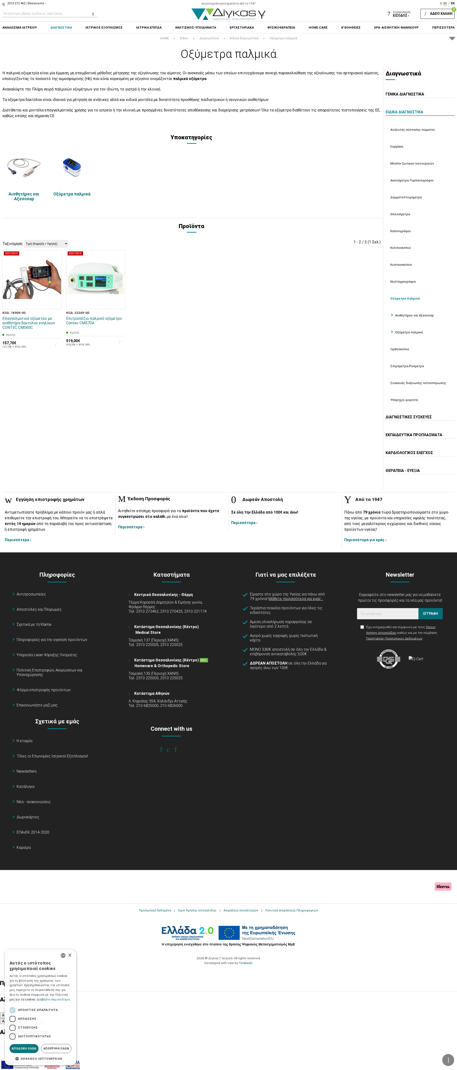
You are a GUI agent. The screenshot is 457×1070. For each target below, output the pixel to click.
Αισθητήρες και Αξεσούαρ (24, 196)
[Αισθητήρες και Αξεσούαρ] (23, 168)
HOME (164, 38)
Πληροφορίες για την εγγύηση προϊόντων (52, 639)
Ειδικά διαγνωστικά (244, 38)
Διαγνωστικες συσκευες (409, 417)
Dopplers (396, 146)
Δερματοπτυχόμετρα (406, 197)
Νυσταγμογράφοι (403, 281)
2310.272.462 (16, 3)
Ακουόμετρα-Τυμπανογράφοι (412, 180)
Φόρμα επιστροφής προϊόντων (44, 690)
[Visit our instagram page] (171, 749)
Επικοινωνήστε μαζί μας (37, 705)
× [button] (69, 955)
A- (4, 1015)
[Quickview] (54, 280)
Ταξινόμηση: (12, 243)
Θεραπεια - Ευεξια (403, 470)
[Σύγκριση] (54, 302)
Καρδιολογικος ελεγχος (409, 452)
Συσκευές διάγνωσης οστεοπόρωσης (418, 383)
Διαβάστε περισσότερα (53, 999)
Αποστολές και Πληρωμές (39, 609)
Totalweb (245, 963)
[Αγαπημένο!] (54, 291)
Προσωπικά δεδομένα (155, 910)
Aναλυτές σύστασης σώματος (412, 129)
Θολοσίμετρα (400, 214)
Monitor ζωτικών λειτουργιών (412, 163)
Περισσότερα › (18, 540)
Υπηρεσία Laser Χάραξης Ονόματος (47, 655)
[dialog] (40, 1007)
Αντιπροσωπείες (31, 594)
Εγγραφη (430, 613)
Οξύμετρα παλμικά (283, 38)
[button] (40, 1058)
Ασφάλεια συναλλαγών (241, 910)
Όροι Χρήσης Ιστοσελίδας (197, 910)
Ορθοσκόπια (399, 349)
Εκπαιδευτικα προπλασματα (414, 435)
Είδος (184, 38)
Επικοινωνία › (37, 3)
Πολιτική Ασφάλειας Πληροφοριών (291, 910)
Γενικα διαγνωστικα (405, 94)
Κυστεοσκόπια (401, 264)
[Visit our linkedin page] (179, 749)
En (453, 3)
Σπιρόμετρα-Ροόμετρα (407, 366)
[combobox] (63, 955)
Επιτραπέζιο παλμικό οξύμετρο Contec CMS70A (94, 320)
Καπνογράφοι (400, 231)
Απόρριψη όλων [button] (56, 1048)
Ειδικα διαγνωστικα (404, 112)
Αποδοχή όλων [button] (24, 1048)
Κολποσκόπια (400, 248)
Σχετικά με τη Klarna (34, 624)
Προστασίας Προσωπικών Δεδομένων (394, 638)
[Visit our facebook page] (164, 749)
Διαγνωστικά (209, 38)
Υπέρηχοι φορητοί (404, 400)
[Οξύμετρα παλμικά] (71, 168)
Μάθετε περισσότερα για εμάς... (295, 598)
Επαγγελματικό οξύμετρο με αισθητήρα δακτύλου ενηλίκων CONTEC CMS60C (28, 323)
